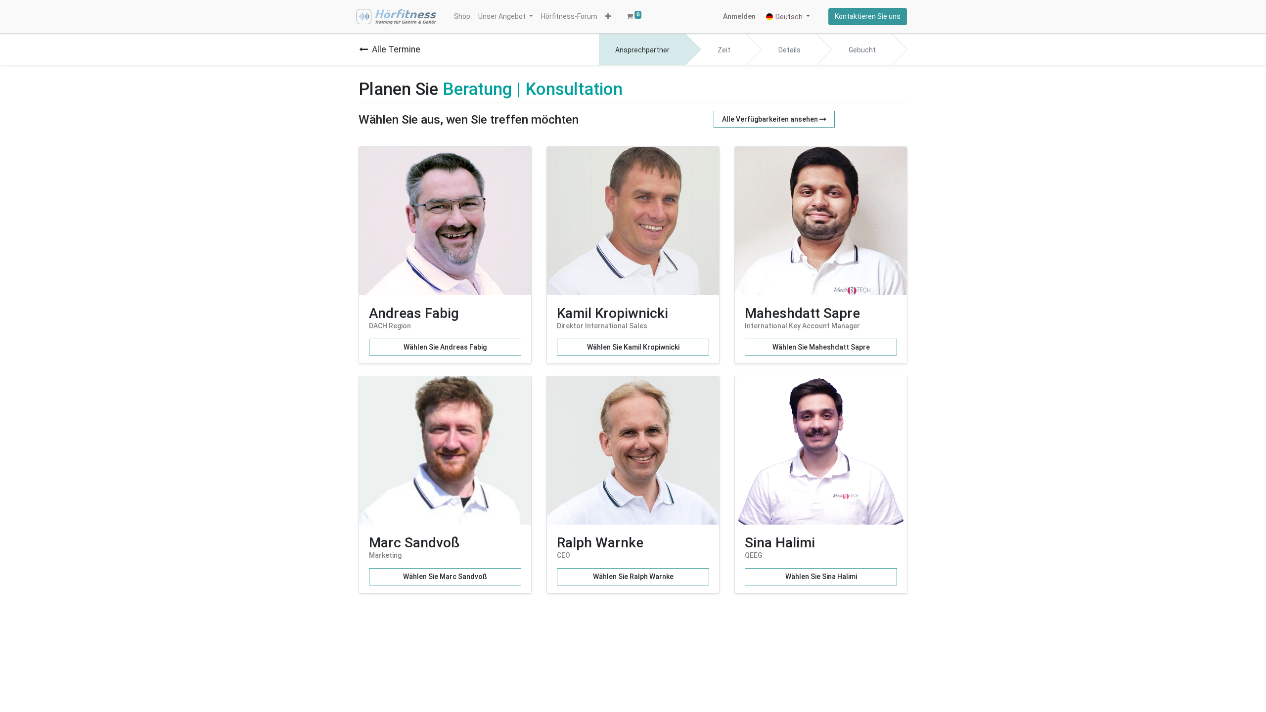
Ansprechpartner (642, 50)
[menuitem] (462, 16)
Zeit (724, 50)
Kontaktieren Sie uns (868, 16)
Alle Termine (396, 49)
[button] (608, 16)
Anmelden (739, 16)
